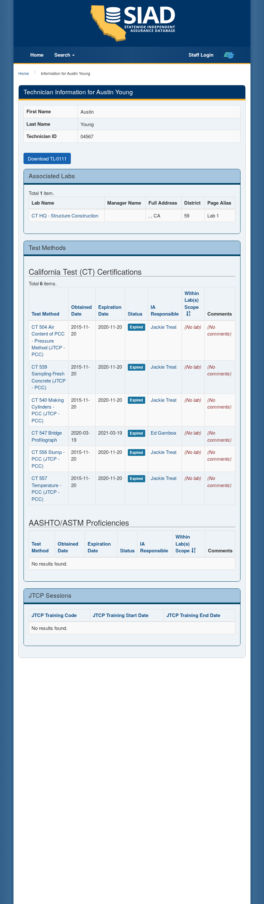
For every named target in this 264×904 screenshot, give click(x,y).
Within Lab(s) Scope (191, 300)
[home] (229, 55)
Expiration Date (109, 310)
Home (36, 54)
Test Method (45, 313)
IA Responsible (165, 310)
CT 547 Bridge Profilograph (47, 436)
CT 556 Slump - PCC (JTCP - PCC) (48, 458)
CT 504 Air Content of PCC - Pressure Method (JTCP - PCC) (48, 340)
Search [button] (62, 54)
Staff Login (201, 54)
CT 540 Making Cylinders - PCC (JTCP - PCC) (48, 410)
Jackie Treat (163, 326)
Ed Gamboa (163, 432)
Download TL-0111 (47, 158)
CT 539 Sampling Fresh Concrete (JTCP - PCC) (49, 377)
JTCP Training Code (54, 615)
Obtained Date (81, 310)
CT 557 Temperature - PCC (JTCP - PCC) (46, 488)
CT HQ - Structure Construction (65, 215)
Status (135, 313)
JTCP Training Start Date (120, 615)
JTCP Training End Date (193, 615)
